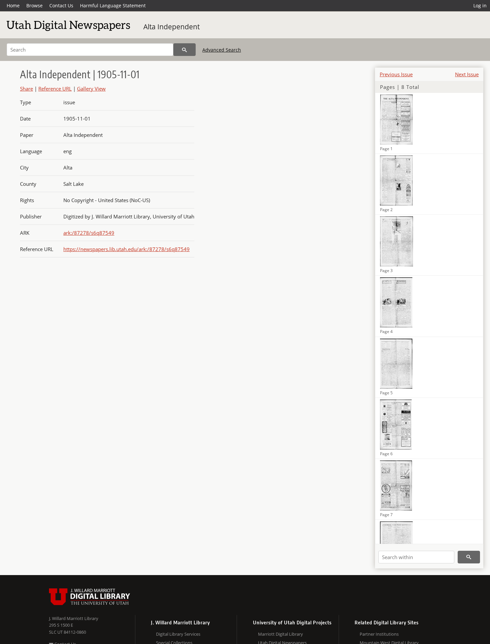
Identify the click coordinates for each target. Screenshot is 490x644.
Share (26, 88)
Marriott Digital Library (280, 634)
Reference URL (55, 88)
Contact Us (61, 5)
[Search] (184, 49)
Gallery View (91, 88)
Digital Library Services (178, 634)
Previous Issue (396, 74)
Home (13, 5)
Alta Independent (171, 26)
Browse (34, 5)
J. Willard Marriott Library (73, 618)
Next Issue (467, 74)
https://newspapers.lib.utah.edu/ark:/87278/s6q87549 (126, 249)
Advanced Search (221, 50)
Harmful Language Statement (113, 5)
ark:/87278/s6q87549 (88, 232)
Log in (480, 5)
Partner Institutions (379, 634)
